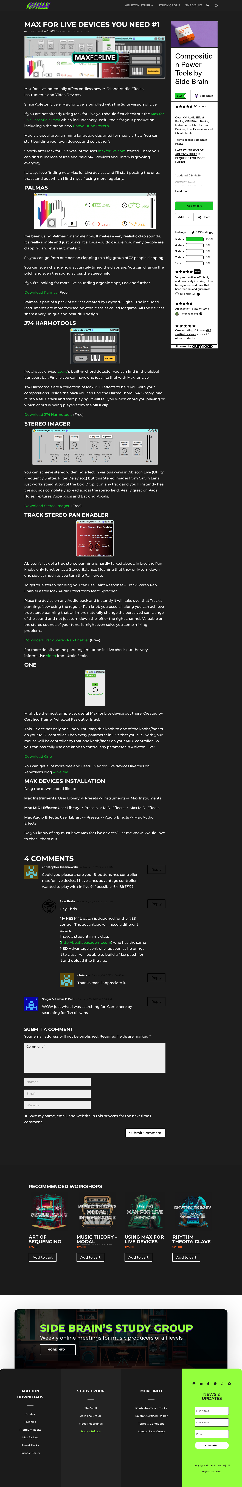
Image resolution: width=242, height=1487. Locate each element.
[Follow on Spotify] (215, 1384)
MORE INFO (56, 1349)
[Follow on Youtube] (201, 1384)
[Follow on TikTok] (208, 1384)
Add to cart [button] (43, 1257)
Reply (156, 869)
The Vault (193, 5)
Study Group (169, 5)
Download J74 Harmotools (48, 414)
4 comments (81, 31)
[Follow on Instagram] (194, 1384)
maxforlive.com (112, 151)
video (51, 656)
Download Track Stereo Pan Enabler (56, 640)
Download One (38, 756)
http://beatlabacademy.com (86, 942)
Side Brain (34, 31)
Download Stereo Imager (47, 506)
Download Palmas (40, 292)
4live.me (60, 772)
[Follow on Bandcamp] (229, 1384)
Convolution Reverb (91, 126)
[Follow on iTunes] (222, 1384)
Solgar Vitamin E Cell (58, 999)
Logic (62, 371)
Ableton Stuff (137, 5)
